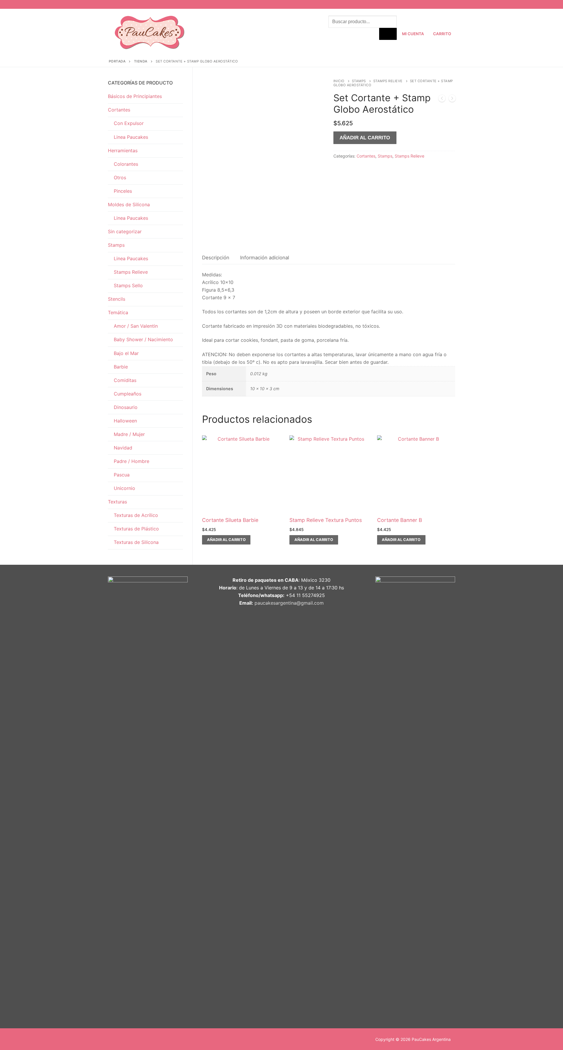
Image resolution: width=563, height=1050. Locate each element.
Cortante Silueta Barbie (230, 520)
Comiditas (125, 380)
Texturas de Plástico (136, 529)
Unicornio (124, 488)
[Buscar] (388, 34)
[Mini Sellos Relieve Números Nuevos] (452, 99)
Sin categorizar (125, 231)
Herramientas (123, 150)
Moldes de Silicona (129, 204)
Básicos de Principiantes (135, 96)
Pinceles (123, 191)
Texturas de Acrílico (136, 515)
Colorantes (126, 164)
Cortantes (366, 155)
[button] (226, 540)
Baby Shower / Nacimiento (143, 339)
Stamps (359, 81)
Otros (120, 177)
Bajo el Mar (126, 353)
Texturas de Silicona (136, 542)
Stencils (116, 299)
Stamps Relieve (388, 81)
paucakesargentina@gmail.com (289, 603)
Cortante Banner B (399, 520)
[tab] (215, 257)
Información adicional (264, 258)
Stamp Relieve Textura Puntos (325, 520)
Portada (117, 61)
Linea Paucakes (131, 137)
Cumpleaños (127, 394)
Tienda (140, 61)
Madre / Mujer (129, 434)
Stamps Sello (128, 285)
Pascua (122, 475)
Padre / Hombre (131, 461)
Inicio (339, 81)
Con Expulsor (129, 123)
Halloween (125, 421)
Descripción (215, 258)
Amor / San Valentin (136, 326)
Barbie (121, 367)
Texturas (117, 502)
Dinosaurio (126, 407)
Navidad (123, 448)
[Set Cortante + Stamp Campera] (441, 99)
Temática (118, 312)
